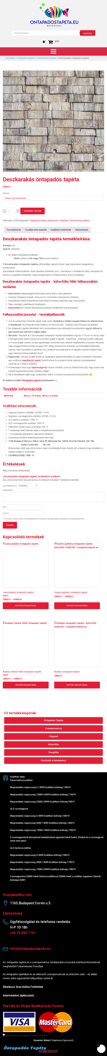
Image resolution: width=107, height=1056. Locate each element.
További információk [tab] (36, 230)
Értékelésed (8, 490)
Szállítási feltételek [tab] (61, 230)
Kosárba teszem (32, 211)
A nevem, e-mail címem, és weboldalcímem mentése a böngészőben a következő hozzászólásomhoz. (45, 519)
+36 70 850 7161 (23, 933)
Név (5, 507)
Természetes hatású (46, 58)
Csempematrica (53, 728)
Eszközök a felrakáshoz (53, 760)
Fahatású (64, 220)
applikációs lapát (31, 360)
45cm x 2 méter (50, 395)
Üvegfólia (53, 752)
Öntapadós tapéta (25, 58)
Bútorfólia (53, 744)
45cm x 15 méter (32, 395)
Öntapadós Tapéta (53, 720)
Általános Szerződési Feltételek (23, 987)
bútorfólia (13, 307)
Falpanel (53, 736)
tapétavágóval (39, 367)
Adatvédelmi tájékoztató (18, 995)
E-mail (6, 513)
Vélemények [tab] (81, 230)
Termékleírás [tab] (14, 230)
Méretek (6, 193)
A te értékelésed (10, 486)
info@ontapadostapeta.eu (30, 949)
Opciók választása (25, 606)
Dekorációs (53, 220)
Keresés (87, 34)
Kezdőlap (10, 58)
